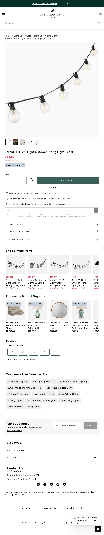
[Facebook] (58, 484)
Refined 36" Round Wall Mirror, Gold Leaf (59, 325)
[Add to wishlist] (32, 180)
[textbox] (16, 180)
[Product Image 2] (23, 142)
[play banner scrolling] (71, 3)
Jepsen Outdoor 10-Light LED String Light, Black (37, 282)
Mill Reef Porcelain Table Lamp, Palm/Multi (37, 325)
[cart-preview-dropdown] (100, 14)
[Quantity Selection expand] (24, 180)
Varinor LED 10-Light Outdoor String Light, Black (59, 282)
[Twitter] (65, 484)
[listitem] (18, 381)
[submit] (99, 23)
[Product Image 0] (8, 142)
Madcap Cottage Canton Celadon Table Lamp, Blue (80, 325)
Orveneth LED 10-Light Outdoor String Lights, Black (15, 282)
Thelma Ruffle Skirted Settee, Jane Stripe (15, 325)
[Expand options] (97, 224)
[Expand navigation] (6, 14)
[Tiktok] (45, 484)
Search (9, 23)
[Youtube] (52, 484)
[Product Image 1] (15, 142)
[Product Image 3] (30, 142)
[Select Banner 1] (69, 3)
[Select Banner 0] (67, 3)
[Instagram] (39, 484)
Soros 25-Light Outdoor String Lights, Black (79, 282)
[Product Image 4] (37, 142)
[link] (52, 224)
